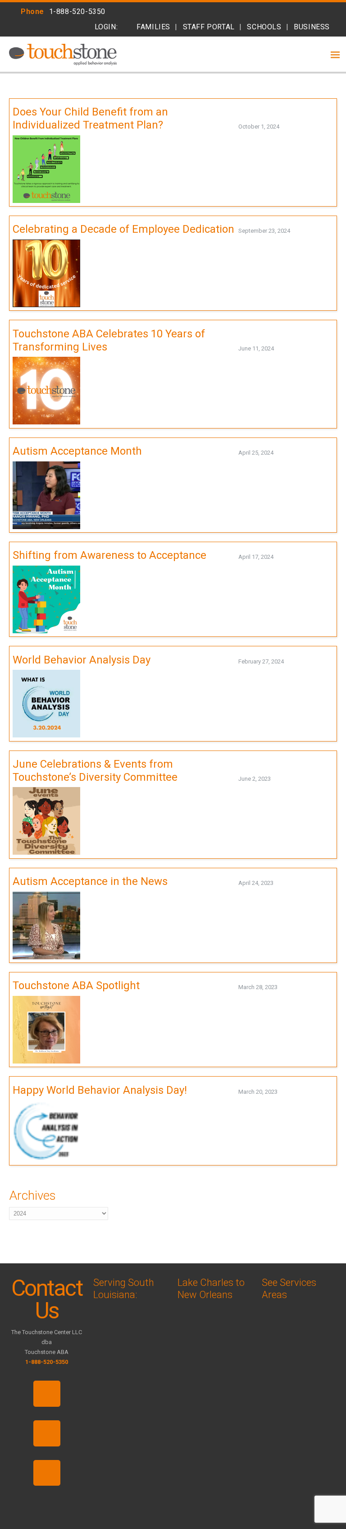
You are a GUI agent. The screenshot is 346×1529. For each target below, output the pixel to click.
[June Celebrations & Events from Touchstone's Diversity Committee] (272, 779)
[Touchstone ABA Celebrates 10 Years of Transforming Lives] (275, 348)
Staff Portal (209, 27)
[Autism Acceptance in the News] (274, 883)
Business (312, 27)
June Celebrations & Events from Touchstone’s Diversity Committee (95, 770)
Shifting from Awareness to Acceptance (109, 555)
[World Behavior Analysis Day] (285, 661)
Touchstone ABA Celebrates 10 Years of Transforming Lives (109, 340)
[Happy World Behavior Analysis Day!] (279, 1092)
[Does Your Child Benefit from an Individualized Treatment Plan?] (280, 127)
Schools (264, 27)
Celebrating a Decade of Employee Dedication (123, 229)
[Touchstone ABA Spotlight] (279, 987)
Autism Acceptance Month (77, 451)
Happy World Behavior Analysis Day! (100, 1090)
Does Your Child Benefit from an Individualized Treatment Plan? (90, 118)
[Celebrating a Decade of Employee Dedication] (291, 231)
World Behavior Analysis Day (81, 660)
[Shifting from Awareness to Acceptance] (274, 557)
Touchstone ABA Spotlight (76, 985)
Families (153, 27)
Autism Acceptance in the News (90, 881)
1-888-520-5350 (77, 11)
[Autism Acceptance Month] (274, 453)
